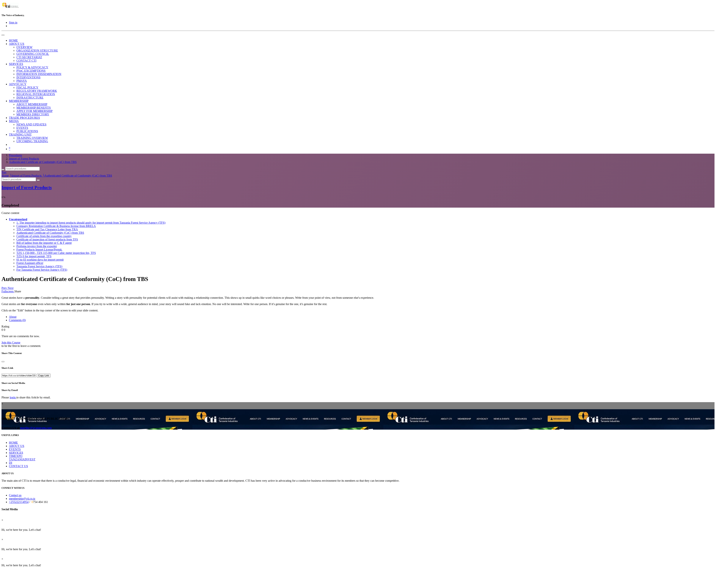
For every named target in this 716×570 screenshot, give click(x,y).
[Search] (2, 169)
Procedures (15, 155)
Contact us (15, 495)
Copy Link (43, 375)
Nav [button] (4, 172)
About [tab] (12, 316)
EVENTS (15, 449)
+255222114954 (19, 502)
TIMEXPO (15, 456)
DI (10, 462)
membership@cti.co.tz (22, 498)
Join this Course (10, 342)
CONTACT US (18, 466)
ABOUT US (16, 446)
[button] (18, 219)
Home (5, 175)
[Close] (2, 361)
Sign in (13, 22)
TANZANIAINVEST (22, 459)
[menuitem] (13, 40)
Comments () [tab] (17, 320)
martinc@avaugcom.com (36, 427)
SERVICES (16, 452)
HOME (13, 442)
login (13, 397)
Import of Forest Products (26, 187)
